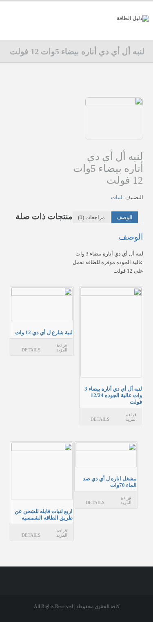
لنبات (116, 197)
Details (100, 419)
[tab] (124, 217)
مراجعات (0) (91, 217)
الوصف (125, 217)
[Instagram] (59, 30)
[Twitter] (76, 30)
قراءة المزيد (131, 417)
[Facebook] (93, 30)
